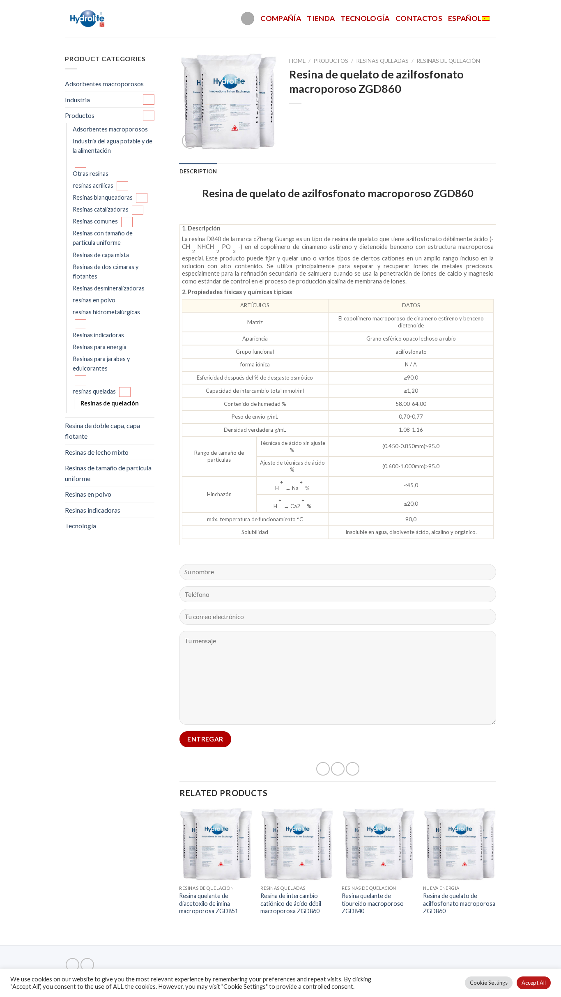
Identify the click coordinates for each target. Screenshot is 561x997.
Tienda (321, 18)
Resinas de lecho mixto (97, 452)
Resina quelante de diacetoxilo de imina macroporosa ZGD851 (208, 903)
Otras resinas (90, 173)
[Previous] (180, 869)
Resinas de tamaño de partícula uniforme (108, 473)
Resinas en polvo (88, 494)
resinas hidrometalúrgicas (106, 312)
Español (464, 18)
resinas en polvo (94, 300)
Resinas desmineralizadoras (109, 288)
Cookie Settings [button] (489, 982)
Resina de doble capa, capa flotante (102, 430)
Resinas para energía (99, 346)
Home (297, 61)
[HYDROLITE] (88, 18)
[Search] (247, 18)
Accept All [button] (534, 982)
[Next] (496, 869)
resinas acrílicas (93, 185)
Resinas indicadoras (98, 335)
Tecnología (365, 18)
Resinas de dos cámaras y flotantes (105, 271)
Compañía (280, 18)
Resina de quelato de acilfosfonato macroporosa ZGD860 (459, 903)
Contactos (418, 18)
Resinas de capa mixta (101, 254)
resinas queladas (94, 391)
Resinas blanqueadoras (103, 197)
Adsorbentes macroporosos (104, 83)
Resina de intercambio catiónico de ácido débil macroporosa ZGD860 (290, 903)
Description (198, 171)
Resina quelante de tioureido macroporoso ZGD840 (373, 903)
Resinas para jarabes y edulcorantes (101, 363)
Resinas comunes (95, 221)
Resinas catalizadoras (101, 209)
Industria (77, 100)
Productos (79, 115)
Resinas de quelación (109, 403)
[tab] (198, 171)
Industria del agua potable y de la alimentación (112, 146)
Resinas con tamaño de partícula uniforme (103, 238)
